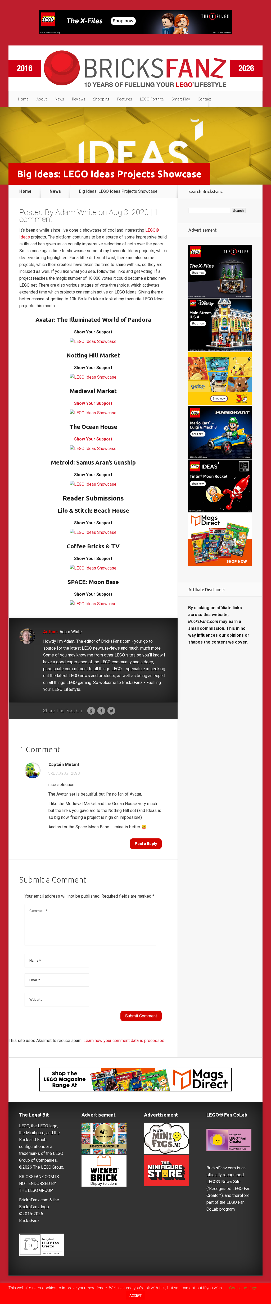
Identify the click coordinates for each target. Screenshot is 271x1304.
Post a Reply (146, 844)
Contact (204, 99)
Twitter (111, 711)
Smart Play (181, 99)
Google (91, 711)
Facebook (101, 711)
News (59, 99)
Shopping (101, 99)
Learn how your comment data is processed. (124, 1040)
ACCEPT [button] (135, 1295)
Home (23, 99)
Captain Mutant (63, 765)
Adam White (76, 212)
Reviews (78, 99)
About (42, 99)
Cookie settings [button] (243, 1287)
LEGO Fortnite (152, 99)
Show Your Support (93, 403)
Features (124, 99)
